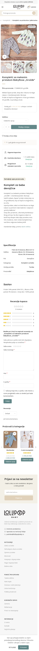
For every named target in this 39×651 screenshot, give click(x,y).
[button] (3, 43)
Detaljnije (12, 647)
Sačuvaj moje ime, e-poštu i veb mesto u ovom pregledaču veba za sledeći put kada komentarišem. (19, 393)
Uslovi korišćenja (9, 588)
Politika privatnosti (10, 592)
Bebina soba (8, 566)
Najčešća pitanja (9, 629)
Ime (6, 373)
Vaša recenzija (9, 350)
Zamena (7, 604)
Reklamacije (8, 607)
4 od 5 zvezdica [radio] (19, 346)
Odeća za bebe (9, 546)
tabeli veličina (25, 227)
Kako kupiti (7, 581)
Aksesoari (7, 556)
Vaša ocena (7, 346)
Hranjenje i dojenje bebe (12, 559)
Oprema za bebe (9, 552)
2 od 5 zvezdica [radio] (15, 346)
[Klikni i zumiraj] (4, 57)
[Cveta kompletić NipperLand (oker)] (27, 439)
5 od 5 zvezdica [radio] (20, 346)
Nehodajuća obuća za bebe (13, 549)
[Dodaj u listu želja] (14, 433)
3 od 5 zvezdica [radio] (17, 346)
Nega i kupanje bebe (11, 563)
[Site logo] (18, 7)
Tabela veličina (9, 578)
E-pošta (7, 382)
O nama (7, 622)
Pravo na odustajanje (11, 610)
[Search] (34, 13)
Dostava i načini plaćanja (12, 585)
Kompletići (6, 20)
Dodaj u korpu (23, 127)
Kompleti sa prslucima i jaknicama (24, 20)
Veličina (5, 117)
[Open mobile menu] (2, 7)
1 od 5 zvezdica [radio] (14, 346)
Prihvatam (23, 647)
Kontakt (6, 626)
